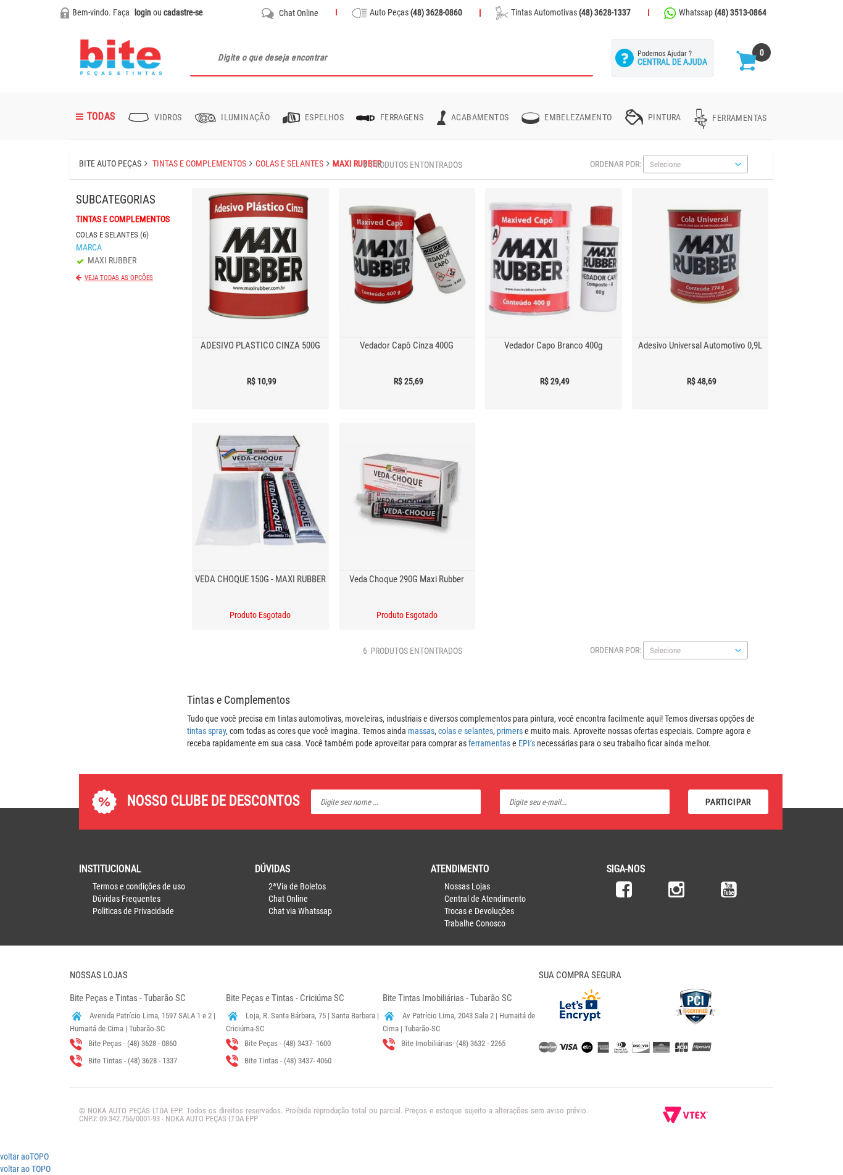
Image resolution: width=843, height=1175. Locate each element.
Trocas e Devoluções (479, 911)
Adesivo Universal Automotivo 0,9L (700, 345)
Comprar (220, 198)
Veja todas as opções (119, 278)
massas (421, 731)
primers (510, 731)
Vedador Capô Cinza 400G (407, 345)
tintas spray (206, 731)
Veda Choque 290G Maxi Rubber (406, 579)
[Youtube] (729, 893)
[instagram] (676, 893)
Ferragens (400, 117)
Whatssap (722, 12)
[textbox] (391, 57)
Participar (728, 802)
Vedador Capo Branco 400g (553, 345)
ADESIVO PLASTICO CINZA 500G (260, 345)
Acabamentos (479, 117)
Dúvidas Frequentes (126, 899)
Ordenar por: (615, 164)
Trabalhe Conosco (474, 923)
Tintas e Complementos (123, 219)
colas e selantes (465, 731)
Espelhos (323, 117)
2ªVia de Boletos (297, 886)
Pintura (663, 117)
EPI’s (526, 743)
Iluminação (244, 117)
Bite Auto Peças (110, 163)
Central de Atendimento (485, 899)
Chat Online (298, 13)
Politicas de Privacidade (133, 911)
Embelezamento (577, 117)
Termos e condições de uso (139, 886)
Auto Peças (416, 12)
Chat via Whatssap (300, 911)
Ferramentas (738, 118)
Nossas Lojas (467, 886)
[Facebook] (624, 893)
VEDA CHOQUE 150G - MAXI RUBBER (260, 579)
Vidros (167, 117)
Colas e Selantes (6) (112, 234)
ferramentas (489, 743)
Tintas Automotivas (571, 12)
